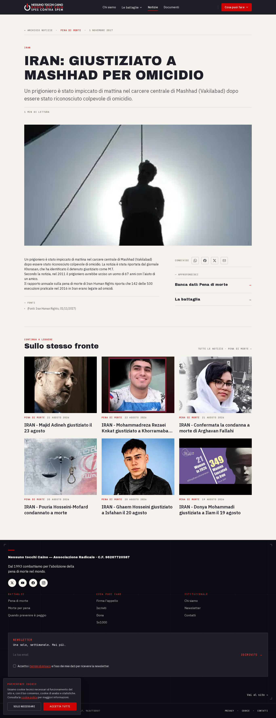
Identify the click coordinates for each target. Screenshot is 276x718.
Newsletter (192, 608)
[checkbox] (14, 666)
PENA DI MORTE (71, 30)
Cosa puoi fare (234, 7)
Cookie (246, 711)
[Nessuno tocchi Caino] (44, 7)
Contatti (190, 615)
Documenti (171, 7)
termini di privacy (40, 666)
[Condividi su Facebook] (205, 260)
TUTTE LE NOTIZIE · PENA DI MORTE (225, 349)
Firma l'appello (107, 601)
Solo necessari (24, 706)
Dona (100, 615)
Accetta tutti (60, 706)
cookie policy (29, 697)
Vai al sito (257, 695)
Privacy (229, 711)
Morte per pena (19, 608)
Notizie (153, 7)
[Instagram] (44, 583)
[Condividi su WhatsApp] (195, 260)
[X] (12, 583)
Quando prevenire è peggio (27, 615)
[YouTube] (23, 583)
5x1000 (101, 622)
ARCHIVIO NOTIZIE (38, 30)
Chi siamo (109, 7)
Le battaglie (130, 7)
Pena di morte (18, 601)
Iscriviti (101, 608)
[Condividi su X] (214, 260)
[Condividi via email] (224, 260)
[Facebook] (33, 583)
